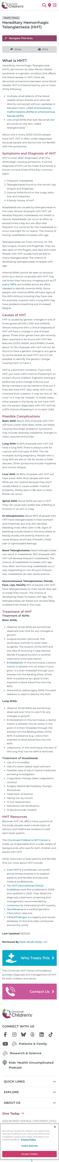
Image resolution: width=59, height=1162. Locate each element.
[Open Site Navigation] (54, 5)
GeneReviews (15, 909)
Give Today (11, 1113)
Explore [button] (11, 1092)
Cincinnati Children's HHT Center (27, 840)
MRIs (13, 284)
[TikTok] (51, 1034)
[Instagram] (14, 1034)
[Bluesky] (23, 1034)
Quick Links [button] (14, 1081)
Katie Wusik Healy (31, 941)
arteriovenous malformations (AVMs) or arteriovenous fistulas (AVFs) (31, 112)
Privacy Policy (28, 1139)
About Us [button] (12, 1103)
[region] (29, 1142)
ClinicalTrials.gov (17, 917)
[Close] (55, 1127)
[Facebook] (5, 1034)
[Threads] (32, 1034)
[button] (44, 5)
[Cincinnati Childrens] (29, 1013)
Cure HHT (13, 869)
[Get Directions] (49, 5)
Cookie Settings (29, 1145)
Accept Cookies (29, 1154)
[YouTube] (5, 1044)
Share (17, 49)
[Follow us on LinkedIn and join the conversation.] (42, 1034)
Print (45, 49)
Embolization (15, 662)
